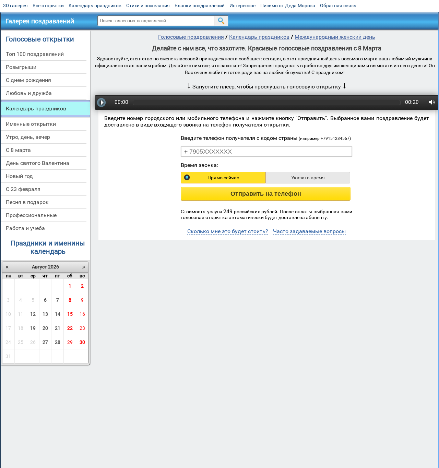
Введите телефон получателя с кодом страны (266, 138)
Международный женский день (335, 37)
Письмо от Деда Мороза (287, 5)
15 (70, 314)
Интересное (242, 5)
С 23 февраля (23, 189)
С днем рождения (28, 80)
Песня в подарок (27, 202)
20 (45, 328)
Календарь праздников (95, 5)
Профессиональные (31, 215)
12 (33, 314)
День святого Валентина (37, 163)
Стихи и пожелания (148, 5)
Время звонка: (199, 165)
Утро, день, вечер (28, 137)
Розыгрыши (21, 67)
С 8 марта (18, 150)
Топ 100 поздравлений (35, 54)
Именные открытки (31, 124)
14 (57, 314)
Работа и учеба (25, 228)
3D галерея (15, 5)
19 (33, 328)
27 (45, 342)
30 (82, 342)
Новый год (19, 176)
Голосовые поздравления (191, 37)
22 (70, 328)
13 (45, 314)
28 (57, 342)
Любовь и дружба (29, 93)
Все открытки (48, 5)
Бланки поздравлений (200, 5)
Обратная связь (338, 5)
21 (57, 328)
